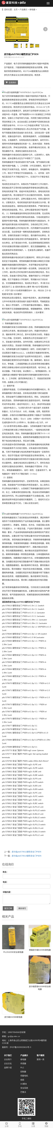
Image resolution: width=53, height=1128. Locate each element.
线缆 (22, 1080)
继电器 (32, 9)
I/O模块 (23, 1084)
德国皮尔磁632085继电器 (40, 950)
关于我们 (8, 1055)
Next (45, 29)
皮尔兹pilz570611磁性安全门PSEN (26, 852)
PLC (22, 1067)
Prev (7, 29)
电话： (5, 882)
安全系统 (24, 1088)
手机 (20, 1126)
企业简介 (8, 1059)
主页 (16, 9)
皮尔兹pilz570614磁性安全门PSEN (26, 856)
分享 (7, 1126)
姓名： (5, 872)
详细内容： (7, 892)
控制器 (23, 1072)
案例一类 (40, 1059)
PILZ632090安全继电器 (13, 952)
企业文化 (8, 1063)
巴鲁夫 (23, 1092)
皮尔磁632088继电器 (13, 1017)
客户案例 (40, 1055)
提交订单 (8, 908)
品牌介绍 (8, 1067)
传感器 (23, 1063)
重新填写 (22, 908)
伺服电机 (24, 1076)
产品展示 (23, 9)
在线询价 (12, 82)
